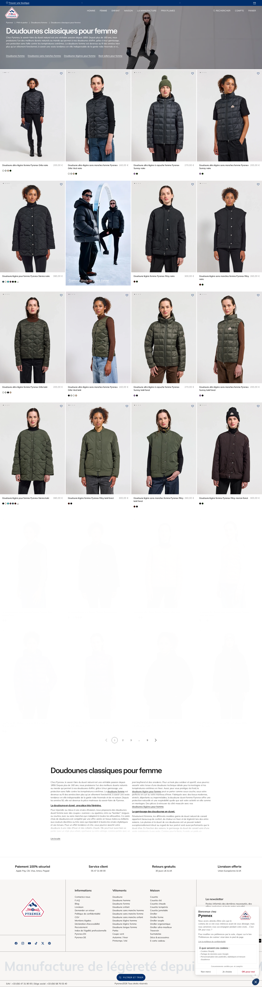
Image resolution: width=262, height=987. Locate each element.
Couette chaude (158, 903)
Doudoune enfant (121, 907)
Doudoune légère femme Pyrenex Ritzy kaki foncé (91, 498)
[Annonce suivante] (180, 3)
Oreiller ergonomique (160, 924)
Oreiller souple (157, 920)
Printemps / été (120, 940)
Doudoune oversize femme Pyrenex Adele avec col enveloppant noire (157, 724)
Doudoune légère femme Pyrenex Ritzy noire (154, 276)
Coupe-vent (118, 934)
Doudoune (118, 897)
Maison (128, 10)
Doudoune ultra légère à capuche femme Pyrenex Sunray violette (25, 724)
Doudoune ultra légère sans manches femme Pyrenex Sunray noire (224, 167)
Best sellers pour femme (110, 55)
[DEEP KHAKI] (10, 171)
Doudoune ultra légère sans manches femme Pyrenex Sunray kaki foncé (224, 388)
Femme (103, 10)
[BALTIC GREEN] (3, 282)
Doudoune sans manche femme (128, 913)
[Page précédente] (106, 740)
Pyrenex (9, 22)
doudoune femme (115, 791)
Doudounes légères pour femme (80, 55)
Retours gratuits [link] (164, 866)
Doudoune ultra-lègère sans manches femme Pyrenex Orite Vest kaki (93, 388)
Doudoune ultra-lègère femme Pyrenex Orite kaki (24, 387)
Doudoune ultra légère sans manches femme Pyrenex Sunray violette (92, 724)
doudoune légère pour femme (146, 791)
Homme (91, 10)
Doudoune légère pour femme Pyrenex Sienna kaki (25, 498)
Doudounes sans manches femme (44, 55)
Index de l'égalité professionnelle (90, 930)
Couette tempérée (159, 907)
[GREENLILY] (6, 171)
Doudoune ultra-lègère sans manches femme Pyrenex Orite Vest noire (93, 167)
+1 (18, 282)
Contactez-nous (82, 897)
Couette (154, 897)
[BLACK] (13, 282)
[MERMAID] (139, 731)
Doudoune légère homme (125, 920)
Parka (115, 930)
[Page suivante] (155, 740)
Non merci (206, 971)
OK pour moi (248, 971)
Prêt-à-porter (22, 22)
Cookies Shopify (207, 951)
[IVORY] (6, 282)
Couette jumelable (159, 910)
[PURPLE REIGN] (134, 174)
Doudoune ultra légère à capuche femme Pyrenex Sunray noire (156, 167)
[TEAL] (144, 731)
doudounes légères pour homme (148, 806)
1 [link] (114, 740)
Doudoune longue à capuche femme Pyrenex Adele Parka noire (223, 724)
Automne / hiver (120, 937)
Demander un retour (84, 910)
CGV (77, 917)
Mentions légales (83, 920)
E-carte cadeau (157, 940)
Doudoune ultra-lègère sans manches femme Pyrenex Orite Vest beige (224, 613)
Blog (77, 903)
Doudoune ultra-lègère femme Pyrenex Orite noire (25, 165)
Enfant (116, 10)
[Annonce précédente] (82, 3)
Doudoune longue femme (125, 927)
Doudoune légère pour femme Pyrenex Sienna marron (93, 612)
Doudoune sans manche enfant (128, 917)
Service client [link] (98, 866)
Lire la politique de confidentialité (212, 942)
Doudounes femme (39, 22)
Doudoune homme (121, 900)
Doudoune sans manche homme (128, 910)
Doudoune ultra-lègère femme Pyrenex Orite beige (157, 612)
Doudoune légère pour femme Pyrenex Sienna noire (26, 276)
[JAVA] (134, 281)
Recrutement (81, 927)
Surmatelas (155, 934)
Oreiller (153, 913)
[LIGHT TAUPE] (8, 171)
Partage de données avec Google (214, 954)
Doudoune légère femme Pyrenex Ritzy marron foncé (223, 498)
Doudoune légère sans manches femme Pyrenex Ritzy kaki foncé (158, 499)
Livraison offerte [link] (229, 866)
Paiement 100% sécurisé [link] (32, 866)
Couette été (156, 900)
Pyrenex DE (80, 937)
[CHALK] (134, 731)
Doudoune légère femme (125, 924)
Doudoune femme (121, 903)
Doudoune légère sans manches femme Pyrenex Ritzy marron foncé (27, 613)
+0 (18, 504)
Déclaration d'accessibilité (87, 924)
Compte (239, 10)
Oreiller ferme (156, 917)
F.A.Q (77, 900)
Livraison (79, 907)
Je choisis (227, 971)
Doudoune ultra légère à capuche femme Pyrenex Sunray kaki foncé (156, 388)
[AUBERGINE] (10, 282)
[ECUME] (3, 171)
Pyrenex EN (80, 934)
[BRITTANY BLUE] (142, 731)
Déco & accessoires (159, 937)
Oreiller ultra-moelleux (161, 927)
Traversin (154, 930)
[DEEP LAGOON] (8, 282)
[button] (91, 10)
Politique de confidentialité (87, 913)
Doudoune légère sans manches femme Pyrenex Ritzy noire (224, 278)
